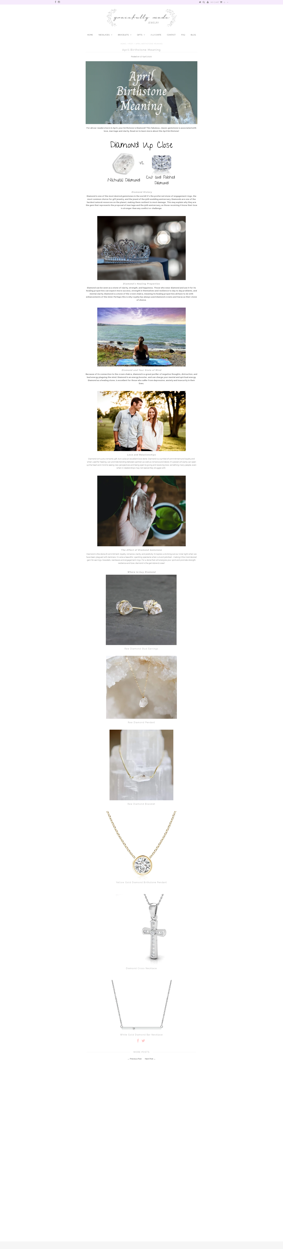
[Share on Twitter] (143, 1041)
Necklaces (104, 35)
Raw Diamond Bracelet (141, 804)
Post (130, 44)
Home (90, 35)
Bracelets (123, 35)
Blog (193, 35)
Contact (171, 35)
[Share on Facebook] (138, 1041)
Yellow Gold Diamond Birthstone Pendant (141, 882)
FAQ (183, 35)
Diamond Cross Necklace (141, 968)
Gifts (139, 35)
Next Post (149, 1059)
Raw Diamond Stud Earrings (141, 649)
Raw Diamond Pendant (141, 722)
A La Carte (156, 35)
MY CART (218, 2)
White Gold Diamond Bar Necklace (141, 1035)
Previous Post (136, 1059)
